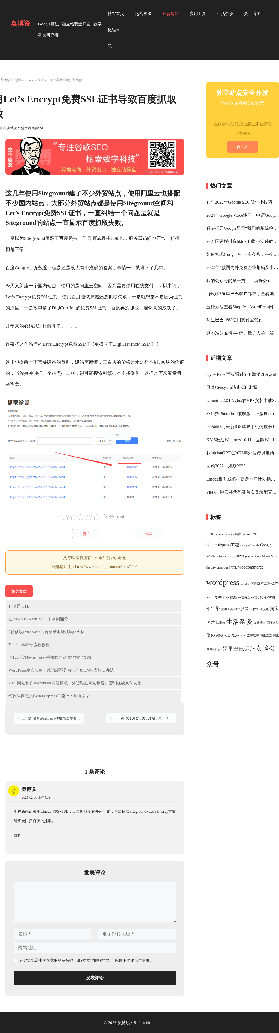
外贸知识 (257, 597)
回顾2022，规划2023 (225, 466)
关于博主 (252, 13)
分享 (148, 534)
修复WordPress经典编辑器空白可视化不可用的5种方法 (72, 718)
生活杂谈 (225, 13)
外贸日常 (244, 597)
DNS (254, 534)
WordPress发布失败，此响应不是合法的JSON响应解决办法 (61, 670)
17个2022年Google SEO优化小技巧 (239, 202)
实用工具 (198, 13)
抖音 (245, 609)
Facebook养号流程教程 (29, 644)
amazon (219, 534)
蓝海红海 (253, 635)
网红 (227, 635)
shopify (211, 567)
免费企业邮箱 (225, 598)
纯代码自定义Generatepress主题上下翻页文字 (49, 696)
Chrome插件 (233, 534)
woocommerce (250, 567)
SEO (274, 556)
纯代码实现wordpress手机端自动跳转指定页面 (49, 657)
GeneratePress (163, 1022)
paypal (249, 556)
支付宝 (254, 609)
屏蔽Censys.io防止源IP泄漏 (231, 387)
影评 (237, 609)
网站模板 (217, 635)
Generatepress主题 (222, 544)
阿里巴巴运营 (238, 649)
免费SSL (38, 128)
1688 (209, 534)
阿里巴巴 (266, 635)
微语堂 (114, 30)
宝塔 (215, 608)
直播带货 (259, 622)
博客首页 (116, 13)
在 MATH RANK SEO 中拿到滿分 (38, 619)
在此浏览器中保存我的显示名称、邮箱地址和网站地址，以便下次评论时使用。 (86, 960)
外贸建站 (170, 13)
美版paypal (238, 635)
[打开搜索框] (109, 46)
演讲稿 (220, 622)
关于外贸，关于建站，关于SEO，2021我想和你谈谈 (163, 718)
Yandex (245, 583)
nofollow (221, 556)
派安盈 (264, 609)
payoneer (236, 556)
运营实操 (143, 13)
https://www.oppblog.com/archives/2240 (106, 567)
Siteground (34, 238)
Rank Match (262, 556)
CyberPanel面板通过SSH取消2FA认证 (241, 374)
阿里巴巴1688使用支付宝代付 (234, 320)
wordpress (222, 582)
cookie (246, 534)
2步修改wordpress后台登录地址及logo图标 (46, 632)
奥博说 (21, 23)
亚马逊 (265, 583)
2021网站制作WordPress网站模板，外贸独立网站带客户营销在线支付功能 (74, 683)
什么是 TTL (18, 606)
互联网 (255, 583)
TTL (234, 567)
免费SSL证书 (44, 297)
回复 (17, 836)
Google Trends (249, 545)
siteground (223, 567)
